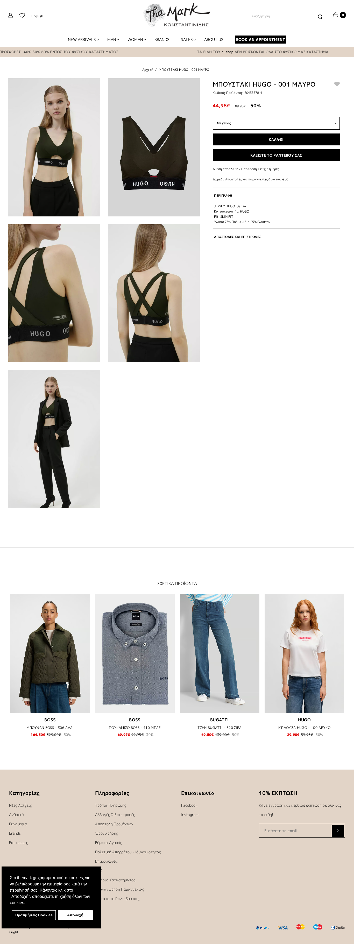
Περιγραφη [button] (223, 195)
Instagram (190, 814)
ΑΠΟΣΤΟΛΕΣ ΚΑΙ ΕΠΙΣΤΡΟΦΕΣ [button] (237, 236)
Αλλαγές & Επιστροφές (115, 814)
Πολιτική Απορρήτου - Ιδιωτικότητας (128, 851)
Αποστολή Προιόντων (114, 823)
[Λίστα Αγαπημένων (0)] (22, 16)
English (37, 16)
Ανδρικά (16, 814)
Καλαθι (276, 139)
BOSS (50, 720)
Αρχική (147, 69)
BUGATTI (219, 720)
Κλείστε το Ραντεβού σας (117, 898)
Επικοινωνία (106, 861)
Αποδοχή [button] (75, 915)
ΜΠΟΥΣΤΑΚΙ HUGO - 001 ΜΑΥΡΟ (184, 69)
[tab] (276, 195)
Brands (15, 833)
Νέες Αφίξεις (20, 805)
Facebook (189, 805)
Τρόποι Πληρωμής (110, 805)
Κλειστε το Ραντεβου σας (276, 155)
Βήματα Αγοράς (108, 842)
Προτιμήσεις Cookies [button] (34, 915)
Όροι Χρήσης (106, 833)
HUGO (304, 720)
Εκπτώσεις (18, 842)
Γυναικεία (18, 823)
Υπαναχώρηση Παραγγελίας (119, 889)
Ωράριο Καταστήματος (115, 879)
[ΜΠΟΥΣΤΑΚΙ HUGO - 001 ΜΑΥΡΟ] (54, 147)
